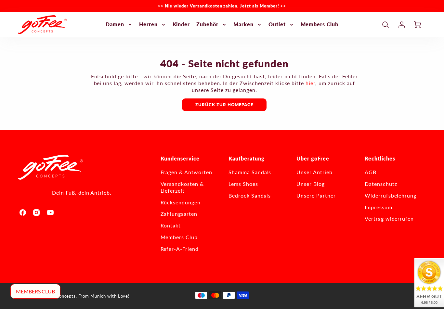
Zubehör (207, 24)
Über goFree (312, 158)
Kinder (181, 24)
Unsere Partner (315, 195)
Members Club (320, 24)
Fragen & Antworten (186, 172)
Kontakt (171, 225)
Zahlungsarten (179, 214)
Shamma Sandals (250, 172)
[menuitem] (119, 24)
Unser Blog (310, 184)
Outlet (277, 24)
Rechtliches (380, 158)
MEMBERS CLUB (35, 291)
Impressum (378, 207)
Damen (115, 24)
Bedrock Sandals (250, 195)
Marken (243, 24)
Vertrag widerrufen (389, 218)
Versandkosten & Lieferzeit (182, 187)
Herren (148, 24)
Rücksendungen (181, 202)
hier (310, 83)
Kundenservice (180, 158)
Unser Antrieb (314, 172)
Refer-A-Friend (180, 249)
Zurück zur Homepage (224, 104)
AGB (370, 172)
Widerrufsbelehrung (390, 195)
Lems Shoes (243, 184)
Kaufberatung (247, 158)
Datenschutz (381, 184)
